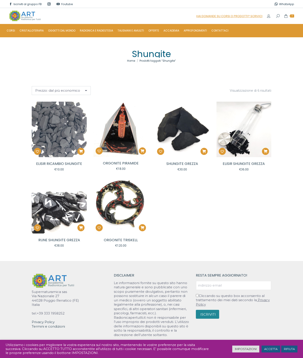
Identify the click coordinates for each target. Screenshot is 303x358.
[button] (81, 151)
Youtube (67, 4)
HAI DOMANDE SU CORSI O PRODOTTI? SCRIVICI (229, 16)
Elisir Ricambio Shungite (59, 163)
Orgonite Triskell (121, 240)
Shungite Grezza (182, 163)
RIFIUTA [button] (289, 349)
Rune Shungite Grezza (59, 240)
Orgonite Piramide (121, 163)
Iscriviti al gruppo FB (28, 4)
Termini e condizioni (48, 326)
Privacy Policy (43, 322)
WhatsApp (286, 4)
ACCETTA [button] (270, 349)
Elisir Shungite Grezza (244, 163)
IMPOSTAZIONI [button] (246, 349)
